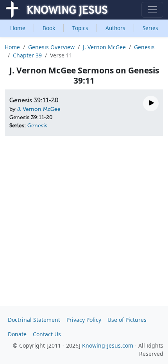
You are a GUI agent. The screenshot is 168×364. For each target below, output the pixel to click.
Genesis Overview (51, 47)
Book (49, 28)
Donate (17, 334)
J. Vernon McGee (104, 47)
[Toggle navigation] (152, 10)
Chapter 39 (27, 55)
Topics (80, 28)
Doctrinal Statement (34, 319)
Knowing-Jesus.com (107, 345)
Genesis (144, 47)
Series (150, 28)
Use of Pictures (127, 319)
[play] (151, 103)
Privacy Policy (83, 319)
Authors (115, 28)
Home (17, 28)
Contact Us (47, 334)
